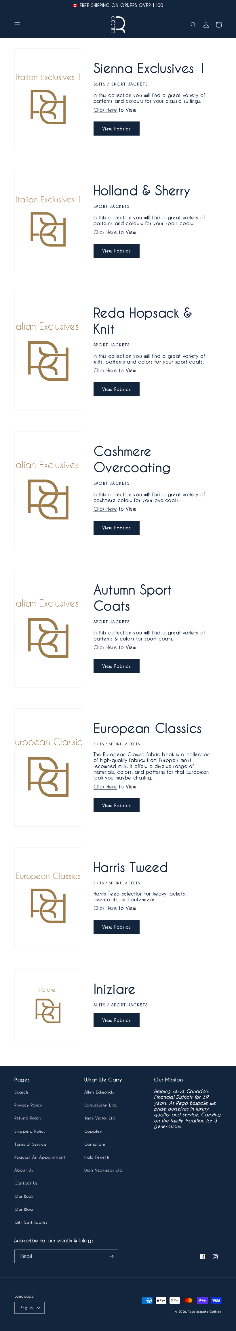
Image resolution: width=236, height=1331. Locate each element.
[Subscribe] (111, 1256)
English (26, 1307)
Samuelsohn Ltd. (100, 1104)
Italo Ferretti (96, 1157)
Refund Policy (28, 1117)
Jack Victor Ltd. (100, 1117)
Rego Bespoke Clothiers (205, 1311)
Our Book (23, 1196)
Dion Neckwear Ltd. (104, 1170)
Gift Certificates (30, 1222)
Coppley (93, 1131)
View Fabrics (116, 128)
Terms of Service (30, 1144)
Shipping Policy (30, 1131)
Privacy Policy (28, 1104)
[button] (17, 24)
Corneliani (94, 1144)
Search (21, 1091)
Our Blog (23, 1209)
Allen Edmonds (99, 1091)
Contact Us (26, 1182)
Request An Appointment (39, 1157)
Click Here (105, 110)
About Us (23, 1170)
